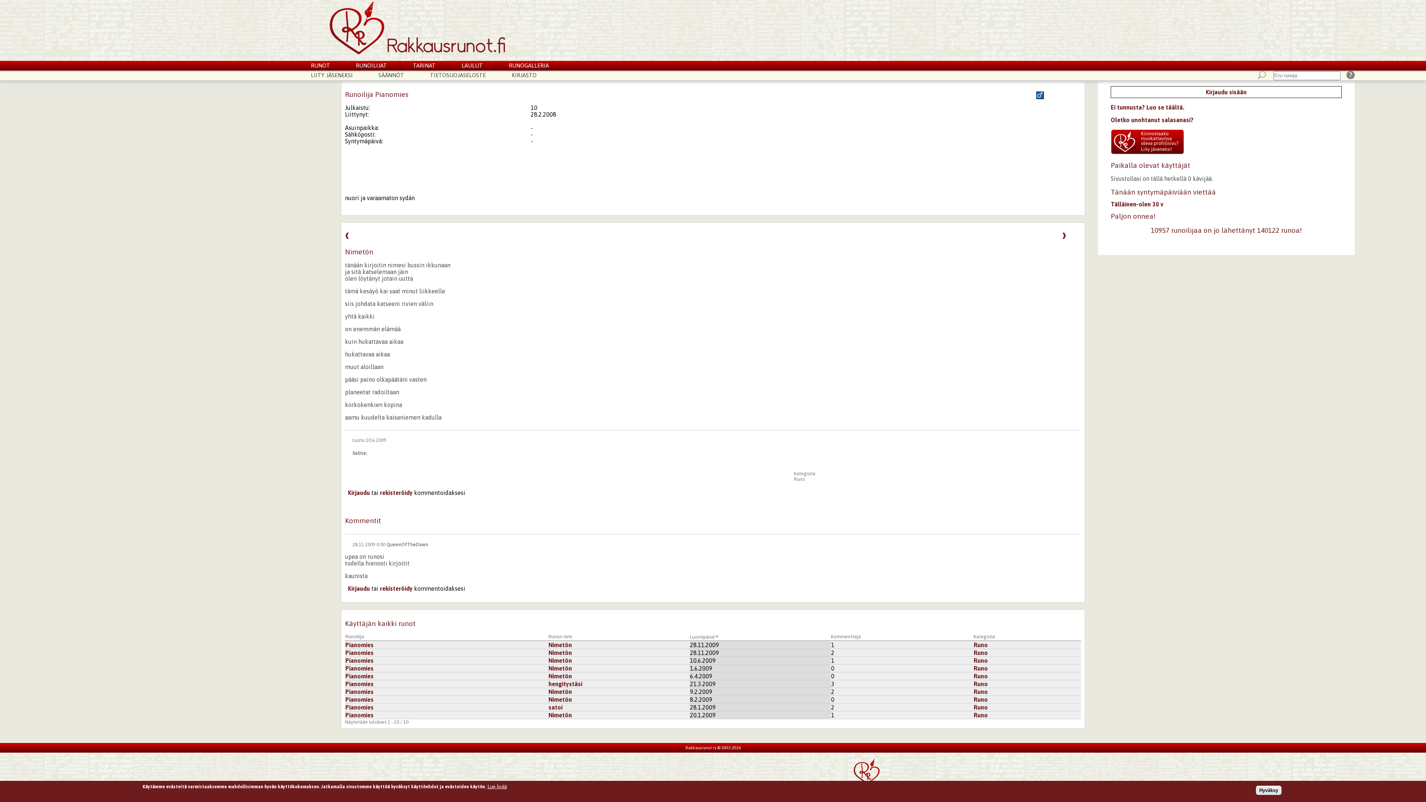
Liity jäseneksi (332, 75)
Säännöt (391, 75)
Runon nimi (560, 636)
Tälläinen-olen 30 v (1137, 204)
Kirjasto (524, 75)
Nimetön (560, 645)
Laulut (472, 65)
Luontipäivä (702, 637)
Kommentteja (846, 636)
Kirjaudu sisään (1226, 92)
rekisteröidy (396, 492)
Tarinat (424, 65)
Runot (320, 65)
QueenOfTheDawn (407, 544)
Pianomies (359, 645)
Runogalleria (529, 65)
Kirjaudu (359, 492)
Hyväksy (1268, 790)
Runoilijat (371, 65)
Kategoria (984, 636)
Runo (799, 479)
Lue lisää (497, 786)
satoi (555, 707)
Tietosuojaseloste (458, 75)
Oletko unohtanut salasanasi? (1152, 120)
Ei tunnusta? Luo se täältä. (1147, 107)
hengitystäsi (565, 684)
